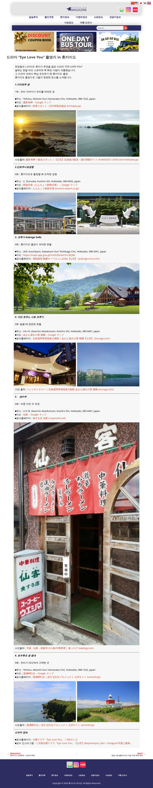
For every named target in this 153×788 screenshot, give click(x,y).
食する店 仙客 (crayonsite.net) (49, 418)
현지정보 (64, 17)
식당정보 (68, 22)
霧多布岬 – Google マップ (37, 102)
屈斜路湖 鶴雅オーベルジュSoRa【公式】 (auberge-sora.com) (66, 258)
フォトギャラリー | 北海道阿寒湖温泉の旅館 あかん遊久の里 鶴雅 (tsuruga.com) (70, 389)
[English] (137, 3)
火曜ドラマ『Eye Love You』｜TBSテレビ (55, 739)
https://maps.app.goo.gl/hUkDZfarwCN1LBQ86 (49, 255)
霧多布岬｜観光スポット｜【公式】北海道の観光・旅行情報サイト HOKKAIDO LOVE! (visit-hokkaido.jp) (82, 159)
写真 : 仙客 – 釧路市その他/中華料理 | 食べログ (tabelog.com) (60, 648)
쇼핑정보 (98, 17)
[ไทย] (149, 3)
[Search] (125, 28)
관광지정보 (115, 17)
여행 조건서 (86, 22)
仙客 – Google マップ (34, 414)
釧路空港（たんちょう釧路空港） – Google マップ (50, 184)
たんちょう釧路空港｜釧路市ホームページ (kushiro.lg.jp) (112, 230)
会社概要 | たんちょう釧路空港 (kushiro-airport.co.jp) (49, 230)
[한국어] (145, 3)
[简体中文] (133, 3)
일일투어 (33, 17)
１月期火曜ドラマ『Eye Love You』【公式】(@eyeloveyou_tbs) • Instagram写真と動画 (83, 743)
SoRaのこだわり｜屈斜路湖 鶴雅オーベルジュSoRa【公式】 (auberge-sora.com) (80, 310)
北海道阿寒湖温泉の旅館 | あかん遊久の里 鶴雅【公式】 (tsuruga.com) (71, 338)
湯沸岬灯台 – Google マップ (38, 673)
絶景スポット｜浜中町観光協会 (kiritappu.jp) (57, 106)
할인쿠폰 (49, 17)
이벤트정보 (81, 17)
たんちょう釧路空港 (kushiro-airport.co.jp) (56, 188)
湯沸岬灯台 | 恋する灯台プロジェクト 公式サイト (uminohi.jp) (66, 677)
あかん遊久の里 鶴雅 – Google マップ (43, 334)
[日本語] (141, 3)
